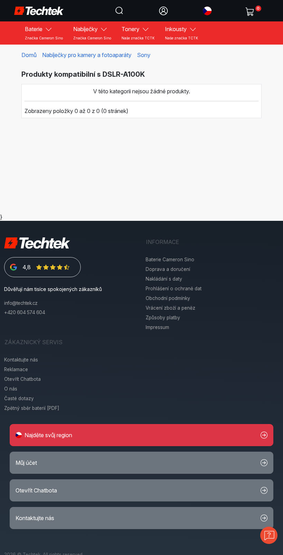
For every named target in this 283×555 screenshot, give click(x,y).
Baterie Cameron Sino (170, 259)
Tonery (138, 33)
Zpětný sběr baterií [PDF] (31, 408)
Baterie (44, 33)
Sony (143, 54)
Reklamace (16, 369)
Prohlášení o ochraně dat (174, 288)
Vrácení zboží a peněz (170, 308)
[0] (251, 10)
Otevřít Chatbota (22, 379)
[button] (207, 10)
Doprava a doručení (168, 269)
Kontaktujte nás (21, 360)
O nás (10, 389)
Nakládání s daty (164, 279)
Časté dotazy (19, 398)
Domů (29, 54)
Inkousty (181, 33)
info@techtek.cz (21, 303)
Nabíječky (92, 33)
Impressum (157, 327)
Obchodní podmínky (168, 298)
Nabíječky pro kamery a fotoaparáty (86, 54)
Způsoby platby (163, 317)
